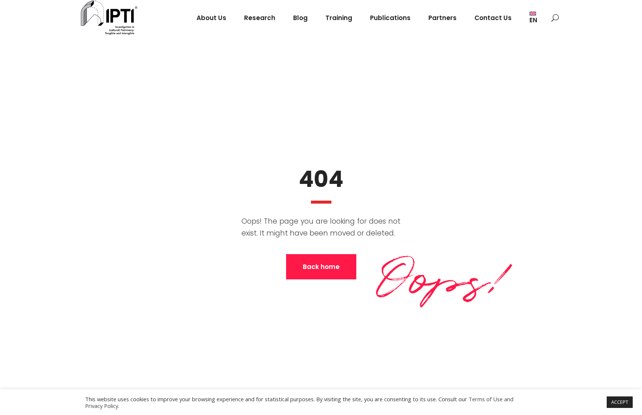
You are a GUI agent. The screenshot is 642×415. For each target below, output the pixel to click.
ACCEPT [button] (619, 402)
